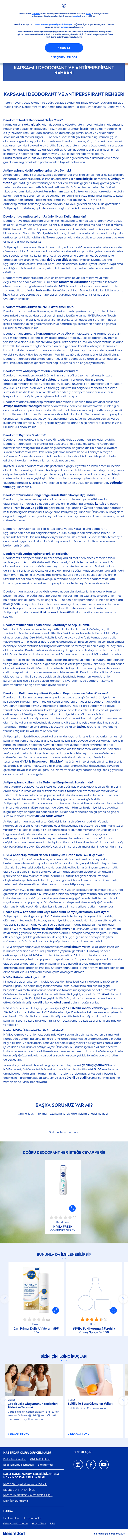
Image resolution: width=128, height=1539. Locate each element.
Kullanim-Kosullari (14, 1459)
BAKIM (8, 1511)
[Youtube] (104, 1464)
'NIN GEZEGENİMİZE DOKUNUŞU (27, 1495)
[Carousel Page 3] (66, 1360)
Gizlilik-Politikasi (40, 1459)
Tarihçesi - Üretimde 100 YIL (25, 1484)
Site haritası (45, 1464)
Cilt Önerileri (11, 1518)
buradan (76, 16)
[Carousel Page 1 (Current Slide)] (62, 1258)
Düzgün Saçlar (32, 1518)
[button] (72, 1208)
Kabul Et (64, 47)
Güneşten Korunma (15, 1523)
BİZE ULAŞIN (83, 1452)
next (123, 1299)
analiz (88, 13)
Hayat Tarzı (39, 1523)
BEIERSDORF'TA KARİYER (19, 1489)
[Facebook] (91, 1464)
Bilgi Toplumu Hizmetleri (18, 1464)
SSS (52, 1523)
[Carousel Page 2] (65, 1258)
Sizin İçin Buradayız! (15, 1500)
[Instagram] (78, 1464)
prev (4, 1299)
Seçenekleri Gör (65, 57)
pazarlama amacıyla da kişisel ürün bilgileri (53, 24)
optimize (36, 13)
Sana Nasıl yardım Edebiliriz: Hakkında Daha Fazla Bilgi (31, 1475)
